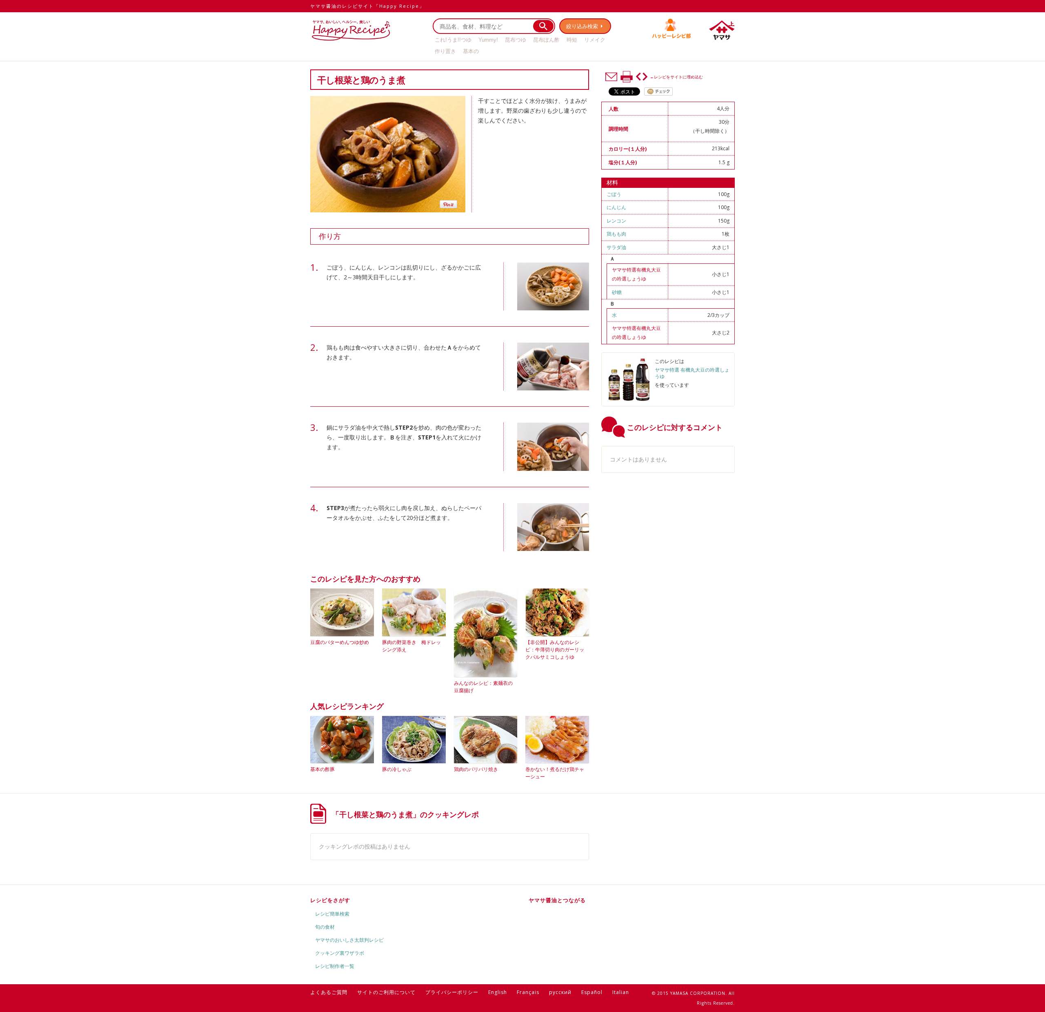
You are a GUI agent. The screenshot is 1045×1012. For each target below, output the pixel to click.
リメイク (594, 40)
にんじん (616, 207)
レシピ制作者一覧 (334, 966)
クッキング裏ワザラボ (339, 953)
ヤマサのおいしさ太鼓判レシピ (349, 939)
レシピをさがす (330, 900)
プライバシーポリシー (451, 992)
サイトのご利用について (386, 992)
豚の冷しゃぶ (396, 769)
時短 (572, 40)
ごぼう (614, 194)
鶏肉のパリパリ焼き (476, 769)
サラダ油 (616, 247)
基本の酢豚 (322, 769)
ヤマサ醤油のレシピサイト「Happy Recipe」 (367, 6)
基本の (471, 51)
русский (560, 992)
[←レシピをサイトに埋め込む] (642, 77)
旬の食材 (325, 926)
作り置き (445, 51)
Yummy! (488, 40)
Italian (620, 992)
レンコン (616, 220)
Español (592, 992)
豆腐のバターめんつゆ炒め (339, 642)
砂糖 (617, 292)
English (497, 992)
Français (528, 992)
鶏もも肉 (616, 233)
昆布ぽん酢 (546, 40)
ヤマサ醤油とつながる (557, 900)
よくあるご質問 (328, 992)
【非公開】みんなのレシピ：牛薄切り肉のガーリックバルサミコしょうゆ (554, 649)
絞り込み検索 (582, 26)
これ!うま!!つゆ (453, 40)
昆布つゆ (515, 40)
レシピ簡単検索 (332, 913)
